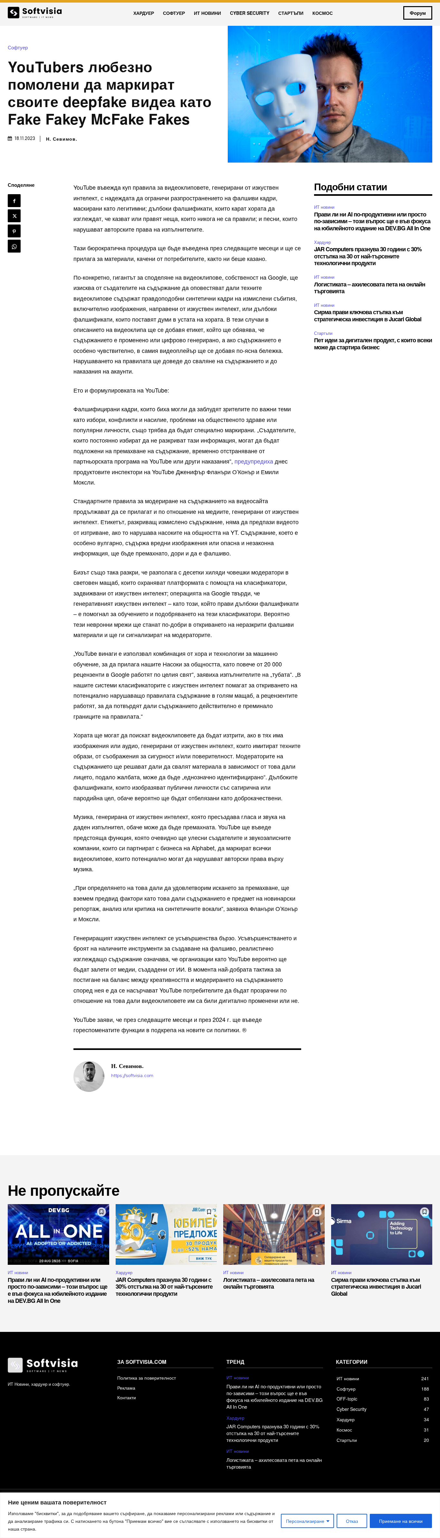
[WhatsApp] (14, 246)
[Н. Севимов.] (88, 1076)
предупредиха (253, 461)
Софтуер (18, 47)
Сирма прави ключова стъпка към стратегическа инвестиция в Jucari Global (367, 315)
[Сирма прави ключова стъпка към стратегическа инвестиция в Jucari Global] (382, 1234)
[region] (220, 1515)
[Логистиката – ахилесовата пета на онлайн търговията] (274, 1234)
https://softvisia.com (132, 1075)
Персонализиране (305, 1521)
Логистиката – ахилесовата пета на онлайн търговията (369, 287)
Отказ (352, 1521)
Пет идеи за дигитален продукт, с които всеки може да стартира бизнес (373, 343)
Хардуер (322, 242)
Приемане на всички (401, 1521)
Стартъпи (323, 333)
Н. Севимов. (61, 139)
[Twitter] (14, 215)
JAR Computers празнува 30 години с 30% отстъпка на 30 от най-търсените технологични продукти (368, 256)
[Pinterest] (14, 231)
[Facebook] (14, 200)
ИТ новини (324, 207)
